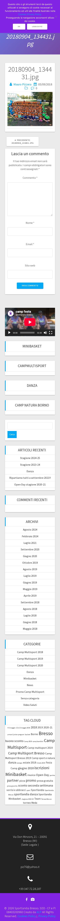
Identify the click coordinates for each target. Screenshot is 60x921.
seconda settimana (40, 785)
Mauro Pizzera (22, 84)
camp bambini (38, 741)
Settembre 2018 (30, 602)
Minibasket (32, 346)
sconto (22, 785)
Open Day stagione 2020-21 (30, 484)
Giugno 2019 (30, 582)
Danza (32, 385)
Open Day (42, 775)
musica (31, 775)
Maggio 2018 (30, 628)
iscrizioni (41, 767)
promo (31, 780)
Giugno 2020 (30, 556)
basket (27, 734)
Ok (19, 26)
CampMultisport (32, 366)
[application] (30, 322)
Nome (30, 222)
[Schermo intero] (50, 332)
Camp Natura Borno (32, 405)
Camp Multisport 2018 (30, 652)
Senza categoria (30, 698)
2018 (34, 727)
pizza (22, 780)
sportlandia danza (26, 794)
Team (37, 798)
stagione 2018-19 (28, 799)
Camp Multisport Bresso (26, 753)
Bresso (46, 733)
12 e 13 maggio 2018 (23, 728)
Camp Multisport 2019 (30, 658)
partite (52, 775)
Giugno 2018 (30, 622)
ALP (39, 912)
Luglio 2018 (30, 615)
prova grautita (12, 786)
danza (12, 762)
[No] (56, 16)
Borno (34, 734)
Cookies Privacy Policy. (30, 14)
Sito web (30, 265)
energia (19, 763)
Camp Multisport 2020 (30, 665)
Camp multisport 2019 (40, 747)
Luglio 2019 (30, 575)
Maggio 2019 (30, 589)
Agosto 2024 (30, 529)
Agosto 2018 (30, 609)
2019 (40, 727)
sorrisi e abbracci (16, 790)
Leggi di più (37, 26)
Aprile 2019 (30, 595)
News (30, 685)
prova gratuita (45, 780)
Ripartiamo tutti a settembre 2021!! (30, 477)
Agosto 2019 (30, 569)
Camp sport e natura (43, 758)
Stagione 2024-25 (30, 458)
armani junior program (16, 734)
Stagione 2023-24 (30, 464)
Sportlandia (37, 790)
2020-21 (48, 727)
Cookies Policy (27, 916)
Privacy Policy (47, 916)
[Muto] (45, 332)
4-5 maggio (11, 728)
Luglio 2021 (30, 542)
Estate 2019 (41, 763)
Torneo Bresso (46, 799)
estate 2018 (29, 762)
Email (30, 244)
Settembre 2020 (30, 549)
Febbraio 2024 (30, 536)
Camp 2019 (28, 741)
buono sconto (14, 741)
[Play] (9, 332)
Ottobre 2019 (30, 562)
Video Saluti (30, 705)
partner (13, 780)
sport (28, 790)
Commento (30, 177)
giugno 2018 (26, 768)
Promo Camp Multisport (30, 691)
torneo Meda (30, 802)
